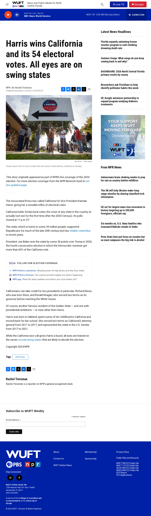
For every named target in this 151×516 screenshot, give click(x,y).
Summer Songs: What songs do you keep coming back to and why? (122, 60)
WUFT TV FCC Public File (127, 466)
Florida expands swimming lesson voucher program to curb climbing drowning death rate (119, 45)
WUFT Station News (63, 465)
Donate (139, 4)
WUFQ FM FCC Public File (127, 470)
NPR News (20, 357)
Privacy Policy (122, 452)
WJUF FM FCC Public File (127, 468)
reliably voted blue (80, 230)
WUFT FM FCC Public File (127, 463)
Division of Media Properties (30, 509)
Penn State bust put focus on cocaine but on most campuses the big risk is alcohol (123, 238)
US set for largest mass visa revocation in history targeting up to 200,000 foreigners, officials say (123, 210)
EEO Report (121, 473)
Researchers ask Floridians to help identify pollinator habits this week (119, 86)
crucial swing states (30, 339)
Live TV (120, 4)
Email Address (13, 420)
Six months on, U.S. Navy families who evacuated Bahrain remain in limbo (121, 225)
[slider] (21, 14)
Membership (91, 452)
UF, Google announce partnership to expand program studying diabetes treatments (120, 101)
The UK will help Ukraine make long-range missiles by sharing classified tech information (122, 193)
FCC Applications (124, 475)
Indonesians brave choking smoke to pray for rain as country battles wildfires (123, 179)
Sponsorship (91, 459)
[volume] (16, 15)
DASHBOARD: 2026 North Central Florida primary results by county (123, 73)
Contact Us (59, 459)
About (56, 452)
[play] (8, 15)
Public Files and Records (127, 458)
